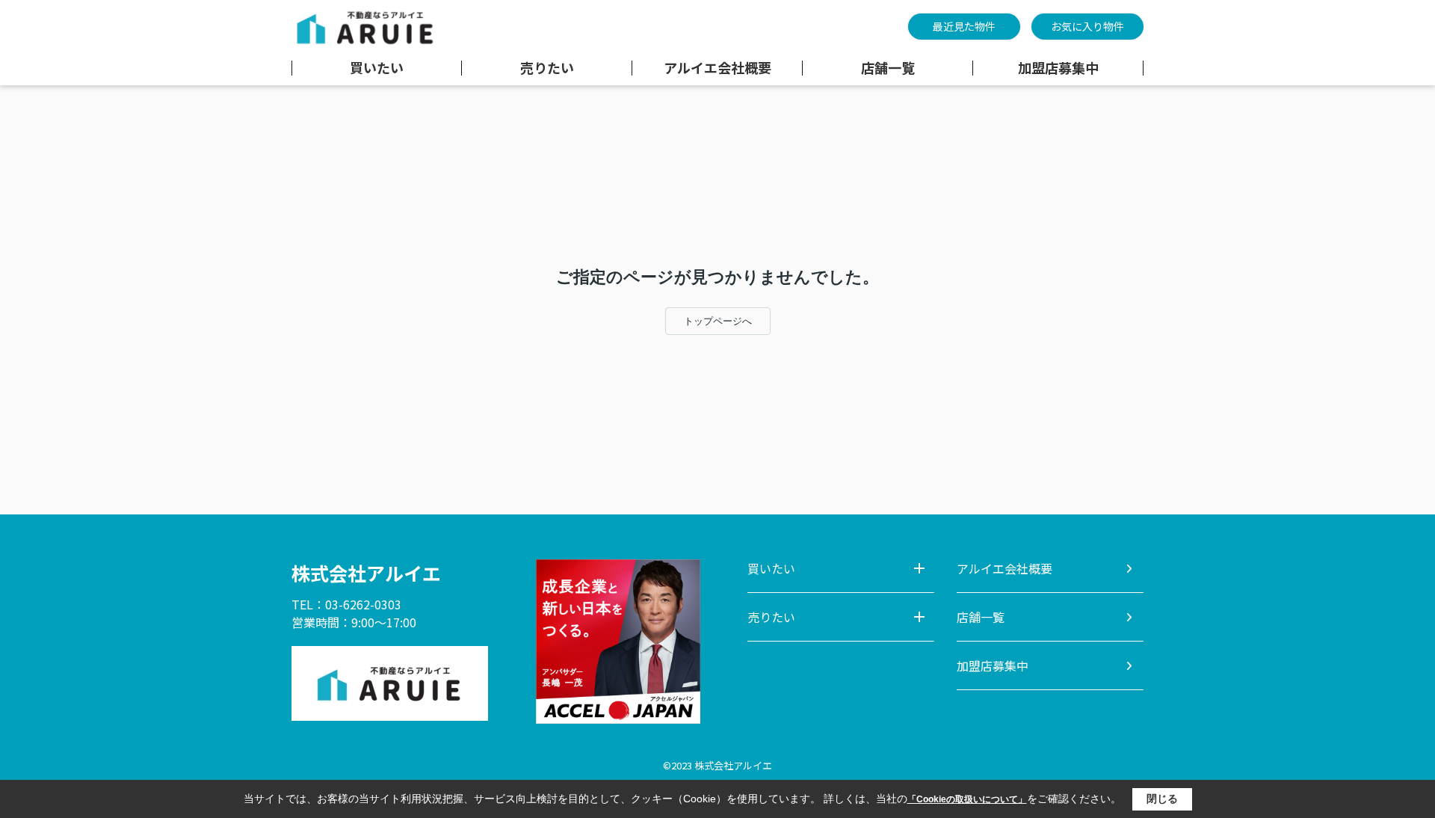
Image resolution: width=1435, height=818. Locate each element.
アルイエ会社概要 (717, 68)
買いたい (377, 68)
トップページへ (718, 321)
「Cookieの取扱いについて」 (967, 799)
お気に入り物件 (1087, 26)
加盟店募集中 (1058, 68)
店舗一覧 (888, 68)
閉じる (1162, 799)
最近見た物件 (964, 26)
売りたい (547, 68)
